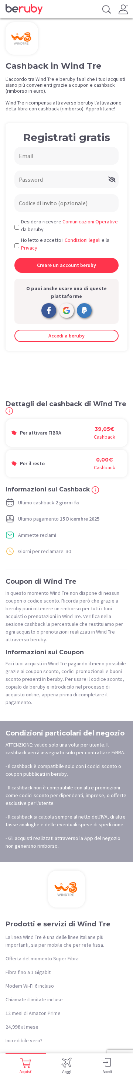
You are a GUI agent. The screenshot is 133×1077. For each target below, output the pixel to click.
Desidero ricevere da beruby (69, 225)
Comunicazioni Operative (90, 221)
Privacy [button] (29, 247)
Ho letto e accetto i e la (65, 244)
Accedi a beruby (66, 335)
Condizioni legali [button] (82, 240)
